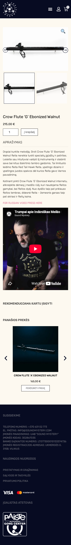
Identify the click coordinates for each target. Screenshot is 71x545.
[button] (50, 9)
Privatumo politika (15, 481)
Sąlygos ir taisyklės (17, 475)
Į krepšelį (29, 132)
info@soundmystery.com (35, 430)
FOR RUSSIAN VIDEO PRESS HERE (22, 203)
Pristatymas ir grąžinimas (20, 470)
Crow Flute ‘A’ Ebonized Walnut (35, 375)
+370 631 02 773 (37, 426)
